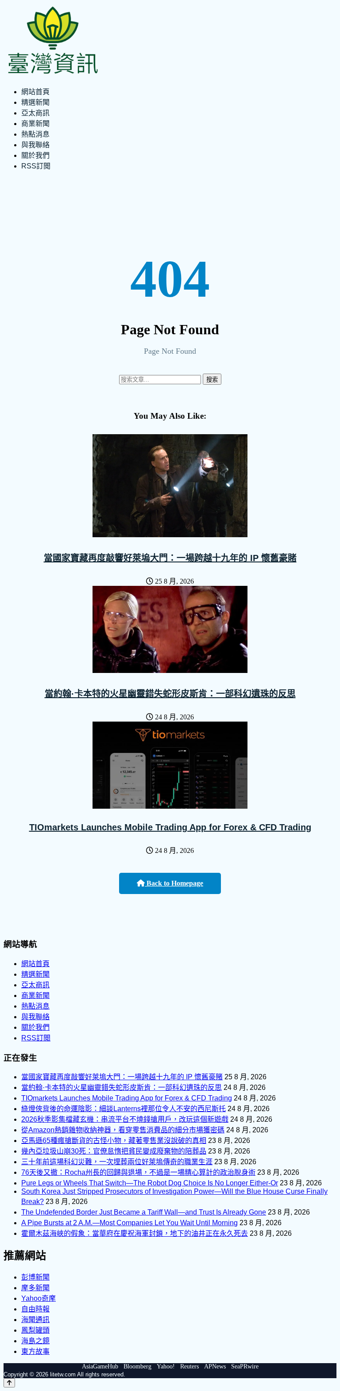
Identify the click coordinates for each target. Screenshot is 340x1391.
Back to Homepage (174, 883)
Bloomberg (137, 1366)
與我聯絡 (35, 145)
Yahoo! (166, 1366)
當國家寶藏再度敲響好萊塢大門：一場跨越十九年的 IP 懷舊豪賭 (170, 558)
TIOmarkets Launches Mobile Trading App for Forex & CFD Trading (170, 827)
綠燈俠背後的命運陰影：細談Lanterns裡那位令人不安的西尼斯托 (123, 1108)
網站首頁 (35, 92)
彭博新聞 (35, 1277)
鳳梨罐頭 (35, 1330)
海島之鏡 (35, 1341)
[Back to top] (9, 1382)
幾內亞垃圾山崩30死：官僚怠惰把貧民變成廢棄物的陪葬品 (113, 1151)
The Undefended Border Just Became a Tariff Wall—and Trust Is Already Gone (143, 1212)
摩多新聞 (35, 1288)
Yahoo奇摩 (38, 1298)
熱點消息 (35, 134)
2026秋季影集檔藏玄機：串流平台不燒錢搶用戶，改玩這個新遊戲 (124, 1119)
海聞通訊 (35, 1319)
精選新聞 (35, 102)
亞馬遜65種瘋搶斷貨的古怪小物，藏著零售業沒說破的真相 (113, 1140)
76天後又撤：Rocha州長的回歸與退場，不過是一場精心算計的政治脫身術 (138, 1172)
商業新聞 (35, 123)
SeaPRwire (245, 1366)
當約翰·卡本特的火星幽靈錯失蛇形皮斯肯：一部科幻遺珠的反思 (170, 694)
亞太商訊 (35, 113)
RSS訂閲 (35, 166)
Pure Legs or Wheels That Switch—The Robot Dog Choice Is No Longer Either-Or (149, 1183)
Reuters (189, 1366)
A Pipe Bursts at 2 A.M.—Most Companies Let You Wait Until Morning (129, 1223)
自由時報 (35, 1309)
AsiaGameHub (100, 1366)
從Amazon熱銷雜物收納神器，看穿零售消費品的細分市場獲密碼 (122, 1130)
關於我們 (35, 155)
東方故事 (35, 1351)
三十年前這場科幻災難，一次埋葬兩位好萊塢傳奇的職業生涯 (116, 1162)
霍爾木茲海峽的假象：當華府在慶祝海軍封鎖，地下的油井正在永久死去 (134, 1233)
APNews (215, 1366)
